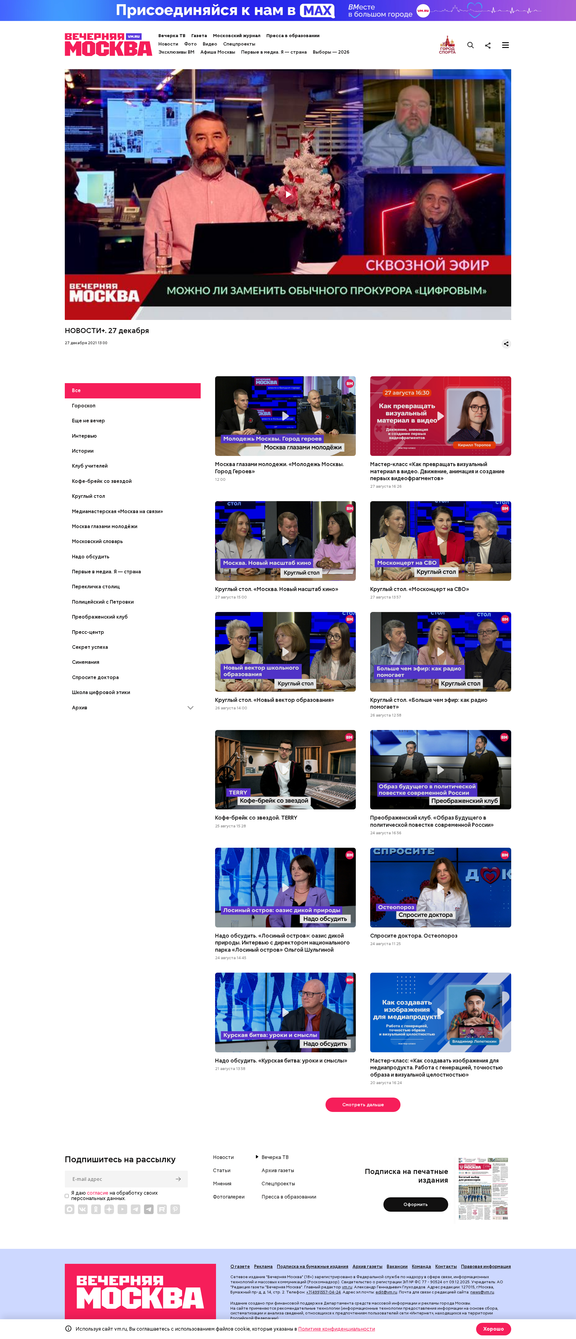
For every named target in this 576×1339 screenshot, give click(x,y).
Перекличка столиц (96, 587)
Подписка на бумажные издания (312, 1266)
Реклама (263, 1266)
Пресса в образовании (293, 36)
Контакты (446, 1266)
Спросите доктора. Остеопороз (440, 887)
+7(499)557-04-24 (323, 1292)
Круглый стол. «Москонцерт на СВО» (440, 541)
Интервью (84, 436)
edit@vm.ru (386, 1292)
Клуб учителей (90, 466)
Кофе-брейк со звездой (102, 481)
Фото (190, 44)
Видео (210, 44)
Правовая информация (486, 1266)
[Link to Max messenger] (69, 1209)
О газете (240, 1266)
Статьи (221, 1170)
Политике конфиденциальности (336, 1329)
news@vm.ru (482, 1292)
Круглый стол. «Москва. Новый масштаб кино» (285, 541)
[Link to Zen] (109, 1209)
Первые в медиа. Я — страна (274, 52)
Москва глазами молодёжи (104, 526)
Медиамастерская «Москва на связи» (117, 511)
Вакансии (397, 1266)
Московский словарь (97, 541)
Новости (168, 44)
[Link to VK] (83, 1209)
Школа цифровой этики (101, 692)
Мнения (222, 1183)
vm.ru (347, 1287)
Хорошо (493, 1329)
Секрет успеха (90, 647)
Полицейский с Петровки (103, 602)
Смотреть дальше (363, 1105)
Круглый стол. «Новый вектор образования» (285, 652)
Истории (83, 451)
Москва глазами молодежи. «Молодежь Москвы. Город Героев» (285, 416)
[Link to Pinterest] (175, 1209)
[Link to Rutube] (162, 1209)
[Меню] (505, 45)
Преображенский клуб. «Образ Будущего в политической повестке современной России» (440, 770)
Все (76, 390)
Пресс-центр (88, 632)
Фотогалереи (228, 1197)
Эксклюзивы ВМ (176, 52)
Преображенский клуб (100, 617)
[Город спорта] (447, 45)
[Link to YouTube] (122, 1209)
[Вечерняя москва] (140, 1292)
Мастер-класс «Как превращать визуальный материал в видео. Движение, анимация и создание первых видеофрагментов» (440, 416)
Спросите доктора (95, 677)
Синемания (85, 662)
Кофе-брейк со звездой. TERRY (285, 770)
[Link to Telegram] (135, 1209)
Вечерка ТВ (171, 36)
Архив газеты (278, 1170)
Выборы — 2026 (331, 52)
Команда (421, 1266)
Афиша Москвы (217, 52)
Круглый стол (88, 496)
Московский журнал (236, 36)
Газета (199, 36)
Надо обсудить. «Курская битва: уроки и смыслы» (285, 1012)
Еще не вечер (88, 421)
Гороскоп (83, 406)
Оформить (416, 1204)
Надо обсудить (90, 557)
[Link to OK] (96, 1209)
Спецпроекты (239, 44)
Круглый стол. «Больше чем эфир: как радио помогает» (440, 652)
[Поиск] (470, 45)
